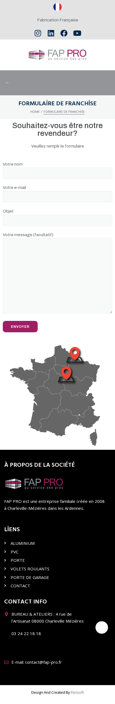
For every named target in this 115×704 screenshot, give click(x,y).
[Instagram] (37, 33)
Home (35, 111)
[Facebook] (64, 33)
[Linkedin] (51, 33)
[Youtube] (77, 33)
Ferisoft (77, 692)
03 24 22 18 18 (26, 633)
